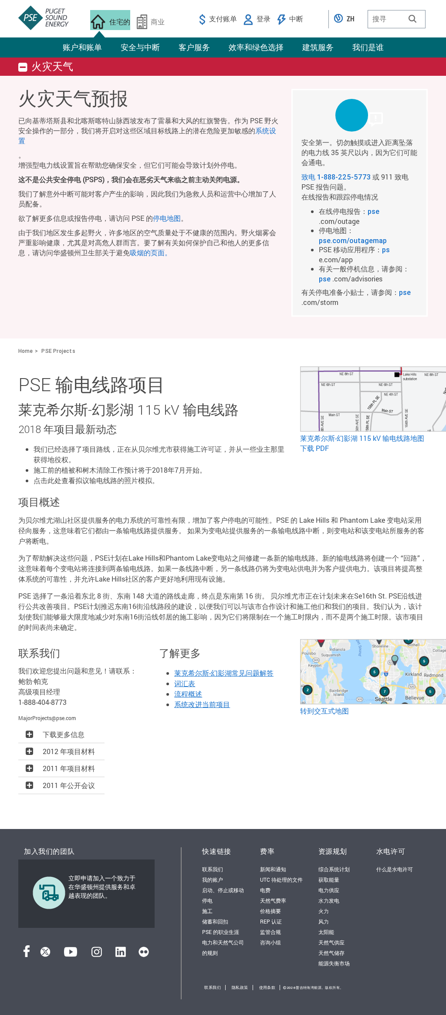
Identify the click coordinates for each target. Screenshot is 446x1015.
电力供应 (328, 889)
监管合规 (270, 931)
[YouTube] (70, 954)
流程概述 (188, 693)
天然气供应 (331, 942)
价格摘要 (270, 910)
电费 (265, 889)
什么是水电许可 (394, 869)
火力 (323, 910)
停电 (207, 900)
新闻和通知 (273, 869)
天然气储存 (331, 952)
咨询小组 (270, 942)
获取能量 (328, 879)
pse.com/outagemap (353, 240)
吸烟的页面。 (151, 252)
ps (386, 249)
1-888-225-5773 (344, 177)
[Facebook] (26, 954)
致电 (309, 177)
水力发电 (328, 900)
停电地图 (167, 218)
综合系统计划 (334, 869)
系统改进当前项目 (202, 704)
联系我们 (212, 869)
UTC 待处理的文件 (281, 879)
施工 (207, 910)
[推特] (45, 954)
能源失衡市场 (334, 963)
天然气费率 (273, 900)
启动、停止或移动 (223, 889)
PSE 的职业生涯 (220, 931)
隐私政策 (240, 987)
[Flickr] (144, 954)
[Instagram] (96, 954)
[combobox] (396, 19)
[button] (412, 18)
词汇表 (184, 683)
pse (373, 211)
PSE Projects (58, 351)
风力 (323, 921)
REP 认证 (271, 921)
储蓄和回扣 (215, 921)
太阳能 (326, 931)
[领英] (120, 954)
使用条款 (267, 987)
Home (25, 351)
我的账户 (212, 879)
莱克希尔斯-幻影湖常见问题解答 (224, 672)
